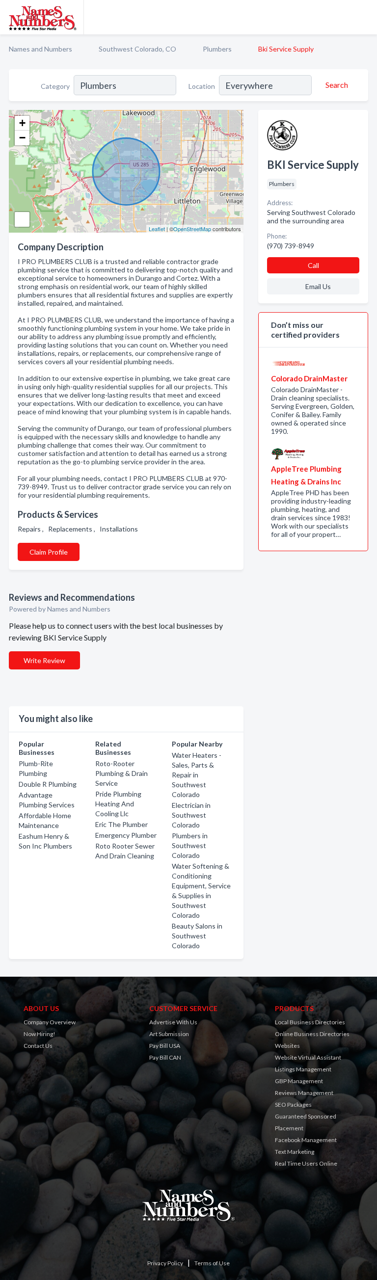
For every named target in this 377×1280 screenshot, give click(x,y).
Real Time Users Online (306, 1163)
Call (313, 265)
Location (201, 86)
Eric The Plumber (121, 824)
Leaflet (157, 229)
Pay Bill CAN (165, 1057)
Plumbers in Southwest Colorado (190, 845)
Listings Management (303, 1069)
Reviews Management (304, 1092)
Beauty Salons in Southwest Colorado (197, 936)
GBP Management (299, 1081)
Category (55, 86)
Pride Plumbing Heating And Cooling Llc (118, 804)
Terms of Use (212, 1263)
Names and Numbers (40, 49)
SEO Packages (293, 1104)
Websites (287, 1045)
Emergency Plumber (126, 835)
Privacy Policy (165, 1263)
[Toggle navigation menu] (363, 17)
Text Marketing (294, 1151)
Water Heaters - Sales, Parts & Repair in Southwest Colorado (196, 775)
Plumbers (217, 49)
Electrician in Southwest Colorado (191, 815)
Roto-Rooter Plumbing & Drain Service (121, 773)
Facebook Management (306, 1140)
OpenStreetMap (192, 229)
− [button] (22, 138)
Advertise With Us (173, 1022)
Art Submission (169, 1034)
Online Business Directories (312, 1034)
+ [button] (22, 123)
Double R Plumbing (48, 784)
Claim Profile (48, 552)
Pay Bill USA (164, 1045)
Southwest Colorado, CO (137, 49)
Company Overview (50, 1022)
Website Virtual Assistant (308, 1057)
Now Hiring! (39, 1034)
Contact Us (38, 1045)
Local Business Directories (310, 1022)
